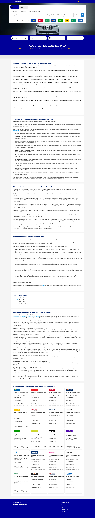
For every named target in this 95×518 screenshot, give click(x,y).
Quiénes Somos (65, 502)
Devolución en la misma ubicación (18, 11)
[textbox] (28, 15)
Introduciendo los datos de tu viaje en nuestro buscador (26, 316)
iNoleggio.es (14, 56)
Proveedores (64, 509)
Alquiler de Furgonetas (67, 507)
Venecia (17, 304)
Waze (43, 285)
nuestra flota (16, 130)
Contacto (63, 511)
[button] (81, 1)
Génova (17, 302)
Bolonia (16, 300)
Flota (62, 505)
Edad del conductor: (34, 11)
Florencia (17, 298)
